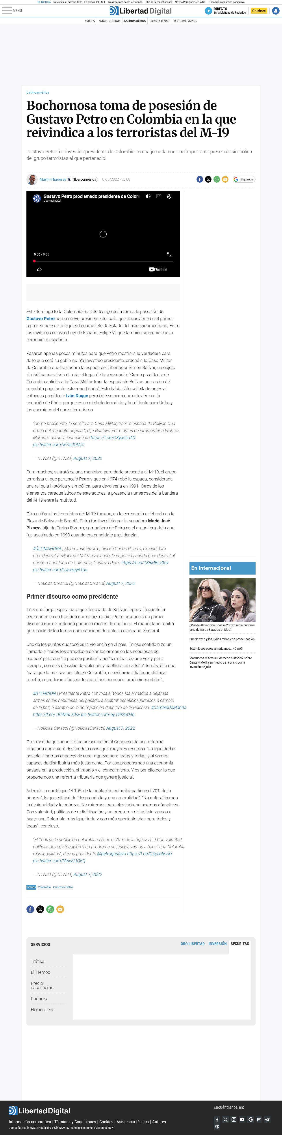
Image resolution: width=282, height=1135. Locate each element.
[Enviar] (216, 179)
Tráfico (37, 961)
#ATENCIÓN (44, 693)
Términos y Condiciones (75, 1121)
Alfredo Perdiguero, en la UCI (190, 2)
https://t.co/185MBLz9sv (144, 562)
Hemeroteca (42, 1009)
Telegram (267, 1119)
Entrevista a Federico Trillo (67, 2)
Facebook (217, 1119)
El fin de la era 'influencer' (158, 2)
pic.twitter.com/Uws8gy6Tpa (60, 569)
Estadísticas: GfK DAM (51, 1127)
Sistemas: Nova (104, 1127)
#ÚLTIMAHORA (47, 548)
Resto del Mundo (185, 20)
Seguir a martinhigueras (69, 179)
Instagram (233, 1119)
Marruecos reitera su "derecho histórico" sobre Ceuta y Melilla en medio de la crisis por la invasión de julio (220, 662)
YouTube (242, 1119)
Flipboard (259, 1119)
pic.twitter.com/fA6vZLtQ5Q (59, 860)
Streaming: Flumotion (80, 1127)
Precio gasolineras (42, 985)
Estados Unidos (109, 20)
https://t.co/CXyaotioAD (113, 437)
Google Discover (250, 1119)
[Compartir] (200, 179)
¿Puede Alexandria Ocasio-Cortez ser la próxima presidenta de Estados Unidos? (222, 628)
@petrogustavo (111, 853)
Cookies (106, 1121)
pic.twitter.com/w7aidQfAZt (59, 444)
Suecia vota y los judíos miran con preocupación (222, 639)
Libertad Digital (111, 1110)
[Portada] (140, 10)
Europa (90, 20)
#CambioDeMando (168, 707)
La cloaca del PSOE (95, 2)
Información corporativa (30, 1121)
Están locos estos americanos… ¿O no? (215, 649)
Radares (39, 998)
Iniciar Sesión (276, 11)
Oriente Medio (159, 20)
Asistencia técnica (133, 1121)
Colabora (259, 11)
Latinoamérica (135, 20)
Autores (159, 1121)
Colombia (44, 887)
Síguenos (247, 179)
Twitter (225, 1119)
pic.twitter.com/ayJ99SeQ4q (108, 714)
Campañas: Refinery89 (22, 1127)
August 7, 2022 (88, 458)
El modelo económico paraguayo (226, 2)
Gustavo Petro (63, 887)
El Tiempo (40, 972)
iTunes (217, 1126)
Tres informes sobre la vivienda (125, 2)
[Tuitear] (208, 179)
